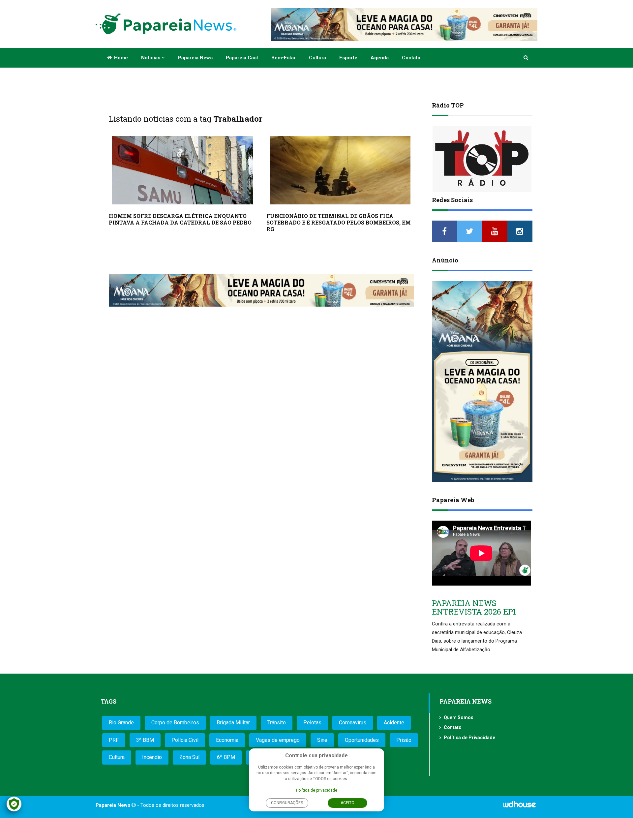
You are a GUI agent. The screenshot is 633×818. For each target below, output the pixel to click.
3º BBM (145, 740)
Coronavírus (352, 722)
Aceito (347, 803)
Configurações (287, 803)
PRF (114, 740)
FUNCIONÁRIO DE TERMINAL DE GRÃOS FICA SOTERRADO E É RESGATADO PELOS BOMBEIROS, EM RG (338, 222)
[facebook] (444, 231)
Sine (322, 740)
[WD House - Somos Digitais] (519, 806)
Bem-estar (283, 58)
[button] (526, 58)
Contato (411, 58)
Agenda (380, 58)
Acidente (394, 722)
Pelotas (312, 722)
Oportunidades (362, 740)
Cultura (317, 58)
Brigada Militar (233, 722)
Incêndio (152, 757)
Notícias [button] (151, 58)
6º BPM (226, 757)
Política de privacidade (316, 790)
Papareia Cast (242, 58)
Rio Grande (121, 722)
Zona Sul (189, 757)
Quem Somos (458, 717)
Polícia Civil (184, 740)
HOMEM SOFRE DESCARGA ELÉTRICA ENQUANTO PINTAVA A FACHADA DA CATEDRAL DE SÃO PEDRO (180, 219)
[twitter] (469, 231)
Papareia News (195, 58)
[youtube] (494, 231)
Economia (227, 740)
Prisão (403, 740)
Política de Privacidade (469, 737)
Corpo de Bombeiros (175, 722)
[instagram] (519, 231)
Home (120, 58)
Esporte (348, 58)
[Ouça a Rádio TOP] (482, 159)
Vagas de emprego (278, 740)
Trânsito (276, 722)
